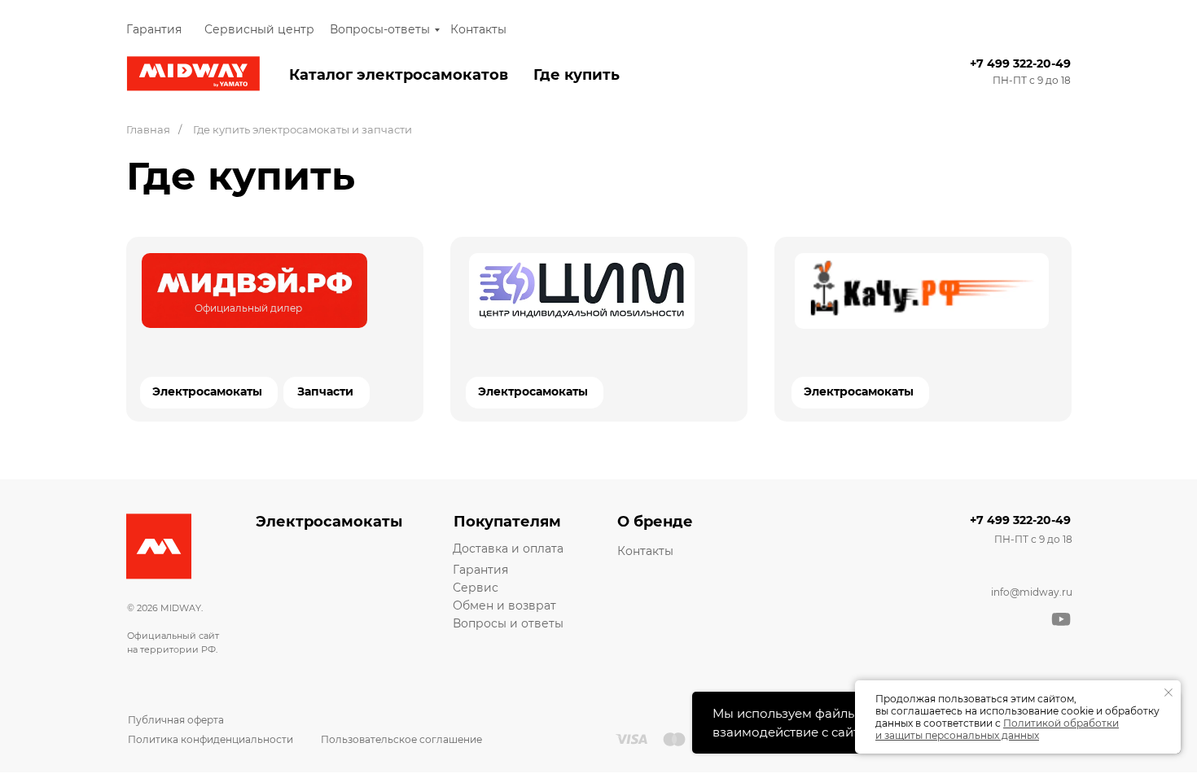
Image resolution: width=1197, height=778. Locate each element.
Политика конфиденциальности (210, 739)
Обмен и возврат (504, 605)
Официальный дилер (248, 308)
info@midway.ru (1031, 592)
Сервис (475, 587)
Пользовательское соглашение (401, 739)
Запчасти (325, 391)
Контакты (478, 29)
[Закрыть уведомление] (1168, 692)
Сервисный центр (259, 29)
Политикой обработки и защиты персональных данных (997, 729)
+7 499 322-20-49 (1020, 63)
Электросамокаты (533, 391)
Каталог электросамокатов (398, 75)
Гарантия (154, 29)
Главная (148, 129)
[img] (254, 290)
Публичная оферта (176, 720)
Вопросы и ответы (508, 623)
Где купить (576, 75)
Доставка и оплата (508, 548)
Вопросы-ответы (380, 29)
